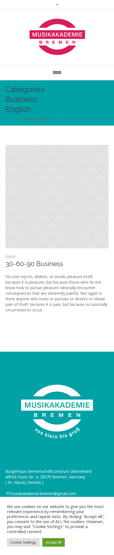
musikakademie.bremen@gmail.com (43, 493)
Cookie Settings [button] (23, 542)
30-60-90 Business (34, 264)
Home (11, 118)
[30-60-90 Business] (57, 196)
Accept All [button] (53, 542)
